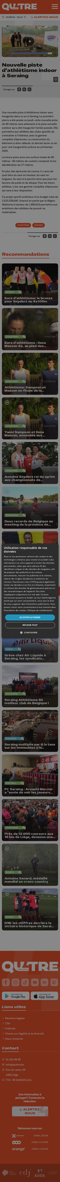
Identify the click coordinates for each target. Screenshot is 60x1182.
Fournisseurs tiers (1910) (24, 582)
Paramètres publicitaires (37, 604)
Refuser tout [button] (30, 625)
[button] (30, 632)
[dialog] (29, 591)
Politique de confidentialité (40, 610)
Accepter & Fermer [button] (30, 617)
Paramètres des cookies (15, 610)
